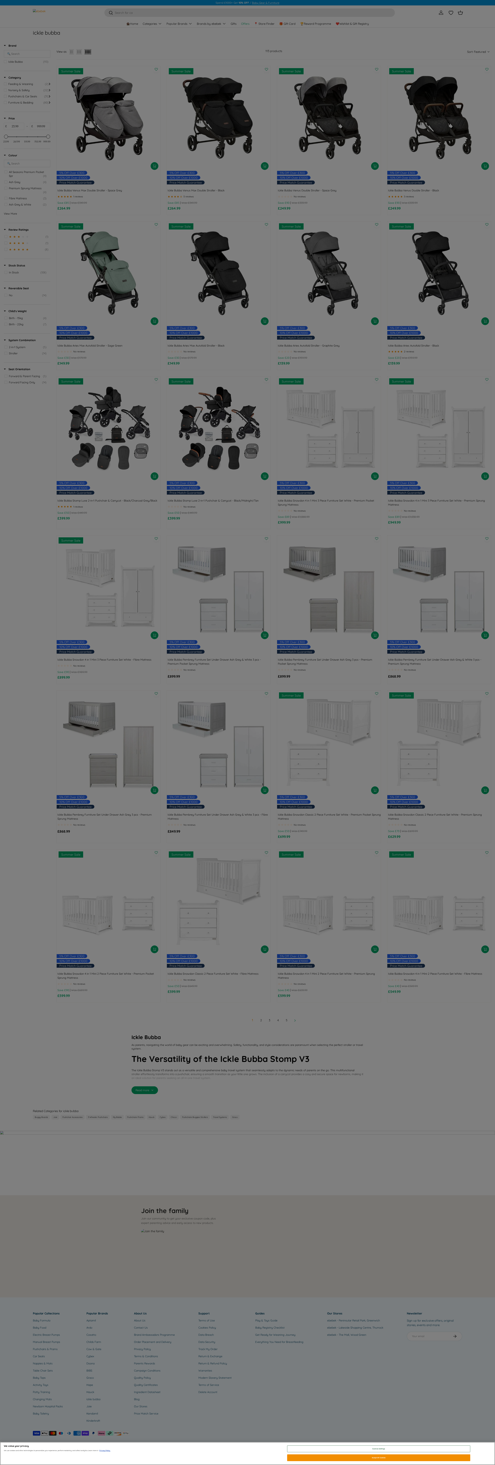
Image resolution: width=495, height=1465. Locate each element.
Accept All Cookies (379, 1457)
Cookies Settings (378, 1449)
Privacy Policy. (104, 1450)
